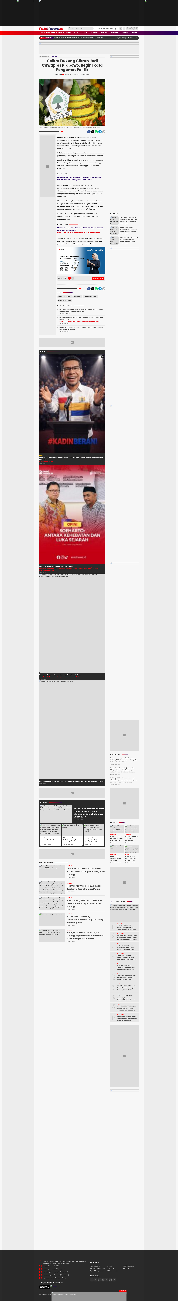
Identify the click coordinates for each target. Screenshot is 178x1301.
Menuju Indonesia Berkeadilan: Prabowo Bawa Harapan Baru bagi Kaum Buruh (80, 230)
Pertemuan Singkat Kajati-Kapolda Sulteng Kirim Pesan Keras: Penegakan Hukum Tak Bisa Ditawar (124, 760)
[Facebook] (89, 131)
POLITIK (54, 56)
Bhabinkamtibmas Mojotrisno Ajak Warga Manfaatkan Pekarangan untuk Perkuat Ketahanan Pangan (122, 770)
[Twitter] (92, 131)
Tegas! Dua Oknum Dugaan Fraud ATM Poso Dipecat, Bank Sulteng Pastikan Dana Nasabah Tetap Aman (127, 958)
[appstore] (44, 1288)
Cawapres (77, 297)
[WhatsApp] (96, 131)
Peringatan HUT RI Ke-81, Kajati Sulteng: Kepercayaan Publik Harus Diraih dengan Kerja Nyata (85, 935)
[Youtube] (110, 1279)
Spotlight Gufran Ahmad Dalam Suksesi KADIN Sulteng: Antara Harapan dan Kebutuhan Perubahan (71, 460)
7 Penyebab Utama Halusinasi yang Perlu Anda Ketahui (71, 840)
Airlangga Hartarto (65, 297)
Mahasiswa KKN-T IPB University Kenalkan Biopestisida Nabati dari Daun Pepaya (126, 999)
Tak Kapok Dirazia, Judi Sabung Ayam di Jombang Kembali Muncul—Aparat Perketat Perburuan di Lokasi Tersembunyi (124, 781)
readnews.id (44, 56)
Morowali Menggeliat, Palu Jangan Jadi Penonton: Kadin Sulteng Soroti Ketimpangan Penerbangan (127, 979)
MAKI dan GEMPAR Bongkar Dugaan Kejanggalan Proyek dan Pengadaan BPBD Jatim (126, 1009)
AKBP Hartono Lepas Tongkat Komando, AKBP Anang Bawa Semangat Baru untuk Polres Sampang (127, 969)
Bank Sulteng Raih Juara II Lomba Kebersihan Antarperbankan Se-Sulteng (84, 903)
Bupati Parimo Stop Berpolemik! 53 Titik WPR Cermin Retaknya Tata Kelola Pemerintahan (71, 781)
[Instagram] (106, 1279)
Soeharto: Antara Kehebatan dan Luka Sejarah (69, 568)
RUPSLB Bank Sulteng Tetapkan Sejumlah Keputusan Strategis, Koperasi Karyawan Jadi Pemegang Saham (117, 863)
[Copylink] (103, 131)
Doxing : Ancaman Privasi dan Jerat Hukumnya (48, 840)
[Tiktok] (114, 1279)
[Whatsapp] (99, 1279)
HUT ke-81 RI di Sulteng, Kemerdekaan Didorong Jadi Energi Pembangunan (85, 919)
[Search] (70, 28)
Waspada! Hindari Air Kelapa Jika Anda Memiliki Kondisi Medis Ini (93, 841)
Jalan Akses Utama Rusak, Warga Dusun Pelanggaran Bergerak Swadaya (127, 1018)
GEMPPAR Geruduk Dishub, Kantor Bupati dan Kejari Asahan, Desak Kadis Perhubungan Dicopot (126, 989)
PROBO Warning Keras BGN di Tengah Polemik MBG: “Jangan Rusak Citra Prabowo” (81, 328)
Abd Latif (58, 74)
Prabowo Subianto (64, 300)
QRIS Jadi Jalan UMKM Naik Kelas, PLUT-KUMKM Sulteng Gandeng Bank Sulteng (86, 871)
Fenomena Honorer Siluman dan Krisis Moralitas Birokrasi (60, 676)
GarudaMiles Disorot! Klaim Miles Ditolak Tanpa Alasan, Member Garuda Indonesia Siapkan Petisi (127, 938)
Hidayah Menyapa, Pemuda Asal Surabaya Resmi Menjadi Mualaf (100, 38)
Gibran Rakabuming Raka (91, 297)
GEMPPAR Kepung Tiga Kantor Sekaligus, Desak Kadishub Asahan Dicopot (126, 947)
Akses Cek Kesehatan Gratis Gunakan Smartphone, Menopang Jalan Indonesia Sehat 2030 (89, 812)
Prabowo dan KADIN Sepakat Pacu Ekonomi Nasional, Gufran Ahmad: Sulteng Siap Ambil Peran (79, 178)
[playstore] (54, 1286)
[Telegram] (100, 131)
